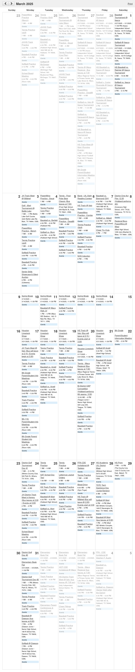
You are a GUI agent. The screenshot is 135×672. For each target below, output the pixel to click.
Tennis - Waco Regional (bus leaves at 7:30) (84, 570)
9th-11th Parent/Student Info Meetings (30, 421)
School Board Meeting (27, 74)
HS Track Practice (48, 487)
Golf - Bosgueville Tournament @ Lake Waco (65, 18)
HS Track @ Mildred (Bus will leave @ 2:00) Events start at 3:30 (86, 500)
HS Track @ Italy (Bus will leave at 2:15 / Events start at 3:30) (84, 336)
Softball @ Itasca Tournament (85, 43)
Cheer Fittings (65, 606)
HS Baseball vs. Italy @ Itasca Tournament (103, 115)
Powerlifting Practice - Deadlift (85, 91)
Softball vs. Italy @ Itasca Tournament (86, 103)
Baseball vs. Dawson (101, 566)
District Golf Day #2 (27, 553)
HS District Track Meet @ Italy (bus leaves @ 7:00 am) (67, 579)
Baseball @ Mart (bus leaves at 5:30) (104, 518)
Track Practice (28, 399)
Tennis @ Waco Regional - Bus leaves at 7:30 (84, 70)
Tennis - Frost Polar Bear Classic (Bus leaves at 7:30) (65, 199)
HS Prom (119, 462)
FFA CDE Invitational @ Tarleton (83, 465)
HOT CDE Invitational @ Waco (67, 568)
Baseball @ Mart (47, 496)
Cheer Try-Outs (103, 230)
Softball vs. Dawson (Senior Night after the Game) (104, 590)
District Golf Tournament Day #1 (27, 465)
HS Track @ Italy (85, 205)
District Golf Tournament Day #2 (30, 578)
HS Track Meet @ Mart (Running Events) (85, 147)
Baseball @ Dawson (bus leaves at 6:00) (28, 618)
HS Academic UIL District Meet (102, 465)
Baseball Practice (29, 54)
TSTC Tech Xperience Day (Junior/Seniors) (103, 488)
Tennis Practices (66, 596)
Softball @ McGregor (44, 63)
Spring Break (27, 295)
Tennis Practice (28, 363)
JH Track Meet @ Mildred (28, 197)
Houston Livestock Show (26, 333)
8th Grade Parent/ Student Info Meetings (29, 439)
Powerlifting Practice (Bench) (27, 17)
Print (130, 3)
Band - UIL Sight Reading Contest (85, 197)
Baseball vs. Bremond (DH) (102, 197)
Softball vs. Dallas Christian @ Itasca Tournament (104, 100)
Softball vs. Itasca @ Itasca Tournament (122, 85)
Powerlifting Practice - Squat (66, 41)
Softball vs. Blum (47, 232)
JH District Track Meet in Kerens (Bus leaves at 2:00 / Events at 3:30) (30, 498)
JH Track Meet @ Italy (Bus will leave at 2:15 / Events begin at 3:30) (30, 352)
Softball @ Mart (102, 500)
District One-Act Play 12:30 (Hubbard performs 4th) (123, 199)
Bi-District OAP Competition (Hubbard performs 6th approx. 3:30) (86, 390)
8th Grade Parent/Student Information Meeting (86, 172)
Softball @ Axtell (103, 348)
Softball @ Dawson (30, 643)
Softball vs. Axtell (47, 386)
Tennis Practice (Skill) (46, 16)
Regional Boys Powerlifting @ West (121, 224)
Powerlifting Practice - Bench (29, 229)
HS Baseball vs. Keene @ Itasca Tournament (103, 70)
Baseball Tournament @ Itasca (83, 17)
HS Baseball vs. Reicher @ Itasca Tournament (122, 70)
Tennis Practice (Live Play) (65, 53)
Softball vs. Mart (47, 508)
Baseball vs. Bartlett (48, 220)
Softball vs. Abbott (104, 218)
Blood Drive (83, 484)
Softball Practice (29, 63)
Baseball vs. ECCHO (45, 40)
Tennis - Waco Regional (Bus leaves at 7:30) (84, 366)
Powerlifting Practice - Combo (85, 214)
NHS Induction (84, 256)
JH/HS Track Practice (27, 43)
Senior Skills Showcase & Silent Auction (30, 274)
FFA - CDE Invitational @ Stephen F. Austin (103, 555)
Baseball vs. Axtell (48, 366)
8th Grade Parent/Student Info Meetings (30, 375)
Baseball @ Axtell (103, 360)
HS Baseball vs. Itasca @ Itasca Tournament (84, 132)
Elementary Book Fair (45, 553)
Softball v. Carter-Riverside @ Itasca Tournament (104, 85)
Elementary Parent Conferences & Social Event (48, 608)
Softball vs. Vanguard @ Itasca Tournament (86, 117)
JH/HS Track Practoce (64, 75)
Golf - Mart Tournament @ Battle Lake (28, 208)
